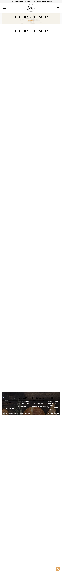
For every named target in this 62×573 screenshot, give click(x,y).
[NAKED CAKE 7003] (9, 262)
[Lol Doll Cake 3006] (38, 183)
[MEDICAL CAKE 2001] (9, 198)
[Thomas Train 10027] (9, 356)
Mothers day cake (9, 253)
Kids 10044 (23, 158)
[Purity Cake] (24, 301)
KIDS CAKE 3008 (23, 177)
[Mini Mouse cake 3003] (9, 235)
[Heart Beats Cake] (38, 118)
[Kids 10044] (24, 154)
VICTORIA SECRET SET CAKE (38, 378)
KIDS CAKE (52, 158)
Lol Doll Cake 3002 (9, 189)
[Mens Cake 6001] (9, 211)
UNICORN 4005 (24, 372)
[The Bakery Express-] (31, 8)
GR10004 (9, 88)
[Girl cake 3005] (24, 61)
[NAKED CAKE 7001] (38, 248)
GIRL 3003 (38, 48)
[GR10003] (53, 61)
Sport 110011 (9, 316)
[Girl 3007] (53, 40)
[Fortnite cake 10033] (9, 40)
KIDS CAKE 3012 (9, 177)
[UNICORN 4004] (9, 369)
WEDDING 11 (52, 372)
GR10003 (53, 69)
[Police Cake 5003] (53, 289)
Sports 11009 (23, 345)
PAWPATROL (52, 278)
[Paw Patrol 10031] (38, 275)
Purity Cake (24, 305)
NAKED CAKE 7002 (52, 254)
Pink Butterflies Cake (9, 294)
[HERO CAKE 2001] (53, 118)
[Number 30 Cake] (24, 275)
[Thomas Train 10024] (53, 343)
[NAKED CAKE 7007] (9, 275)
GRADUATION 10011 (9, 123)
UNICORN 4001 (24, 358)
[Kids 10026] (9, 154)
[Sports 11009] (24, 342)
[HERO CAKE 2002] (9, 132)
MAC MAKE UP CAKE (52, 189)
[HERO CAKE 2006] (9, 143)
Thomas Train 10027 (9, 361)
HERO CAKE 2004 (38, 136)
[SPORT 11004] (53, 313)
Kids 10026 (9, 158)
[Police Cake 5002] (38, 289)
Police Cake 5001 (23, 293)
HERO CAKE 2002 (9, 136)
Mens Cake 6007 (38, 227)
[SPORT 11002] (24, 318)
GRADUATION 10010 (52, 110)
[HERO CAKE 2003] (24, 132)
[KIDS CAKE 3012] (9, 173)
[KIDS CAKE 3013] (53, 173)
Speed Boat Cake (38, 307)
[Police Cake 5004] (9, 302)
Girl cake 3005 (23, 69)
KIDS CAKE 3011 (38, 177)
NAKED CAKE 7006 (52, 267)
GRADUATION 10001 (23, 89)
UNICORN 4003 (53, 358)
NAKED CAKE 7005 (38, 267)
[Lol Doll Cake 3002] (9, 184)
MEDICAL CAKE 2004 (53, 203)
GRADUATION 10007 (9, 110)
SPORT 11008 (52, 335)
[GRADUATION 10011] (9, 118)
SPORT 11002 (23, 326)
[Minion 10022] (24, 234)
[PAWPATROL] (53, 274)
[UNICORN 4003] (53, 355)
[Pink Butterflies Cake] (9, 289)
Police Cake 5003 (52, 293)
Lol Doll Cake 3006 (38, 187)
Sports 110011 (9, 345)
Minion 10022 (23, 237)
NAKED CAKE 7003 (9, 267)
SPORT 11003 (38, 316)
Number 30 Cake (23, 280)
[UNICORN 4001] (24, 355)
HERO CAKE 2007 (23, 148)
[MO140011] (38, 234)
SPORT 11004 (52, 316)
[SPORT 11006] (24, 332)
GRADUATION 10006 (52, 89)
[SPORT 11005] (9, 332)
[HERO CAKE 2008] (38, 143)
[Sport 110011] (9, 313)
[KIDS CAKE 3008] (24, 173)
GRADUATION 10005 (38, 89)
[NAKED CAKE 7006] (53, 262)
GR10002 (38, 69)
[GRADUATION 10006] (53, 80)
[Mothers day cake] (9, 248)
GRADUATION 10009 (38, 110)
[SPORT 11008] (53, 332)
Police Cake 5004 (9, 307)
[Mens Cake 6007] (38, 223)
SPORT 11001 (52, 305)
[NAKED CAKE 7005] (38, 262)
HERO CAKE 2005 (52, 136)
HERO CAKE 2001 (52, 123)
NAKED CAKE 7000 (23, 254)
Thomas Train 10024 (52, 348)
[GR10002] (38, 61)
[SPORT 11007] (38, 332)
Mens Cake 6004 (52, 216)
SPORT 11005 (9, 335)
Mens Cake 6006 (23, 227)
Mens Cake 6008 (52, 227)
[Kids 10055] (38, 154)
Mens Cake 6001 (9, 216)
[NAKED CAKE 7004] (24, 262)
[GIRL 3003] (38, 40)
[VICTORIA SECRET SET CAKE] (38, 371)
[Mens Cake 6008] (53, 223)
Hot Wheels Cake (52, 146)
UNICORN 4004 (9, 372)
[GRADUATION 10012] (24, 118)
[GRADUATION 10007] (9, 101)
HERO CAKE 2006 (9, 148)
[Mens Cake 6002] (24, 211)
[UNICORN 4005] (24, 369)
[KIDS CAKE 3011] (38, 173)
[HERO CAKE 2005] (53, 132)
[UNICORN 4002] (38, 355)
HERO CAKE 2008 (38, 148)
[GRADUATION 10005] (38, 80)
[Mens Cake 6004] (53, 211)
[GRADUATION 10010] (53, 101)
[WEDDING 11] (53, 369)
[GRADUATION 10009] (38, 101)
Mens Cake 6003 (38, 216)
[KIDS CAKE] (53, 154)
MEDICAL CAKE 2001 (9, 203)
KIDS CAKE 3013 (52, 177)
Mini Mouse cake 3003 (9, 240)
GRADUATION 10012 (23, 123)
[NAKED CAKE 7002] (53, 248)
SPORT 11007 (38, 335)
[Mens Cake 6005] (9, 223)
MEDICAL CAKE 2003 (24, 203)
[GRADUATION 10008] (24, 101)
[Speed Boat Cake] (38, 302)
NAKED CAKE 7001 (38, 254)
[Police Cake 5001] (24, 289)
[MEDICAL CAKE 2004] (53, 198)
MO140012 (52, 237)
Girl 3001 (24, 48)
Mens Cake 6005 (9, 227)
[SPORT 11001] (53, 301)
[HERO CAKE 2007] (24, 143)
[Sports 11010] (38, 342)
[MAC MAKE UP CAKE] (53, 184)
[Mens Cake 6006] (24, 223)
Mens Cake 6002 (23, 216)
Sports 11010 (38, 345)
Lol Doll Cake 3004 (23, 189)
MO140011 (38, 237)
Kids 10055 (38, 158)
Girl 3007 (53, 48)
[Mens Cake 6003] (38, 211)
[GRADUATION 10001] (24, 80)
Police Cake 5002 (38, 293)
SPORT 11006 (23, 335)
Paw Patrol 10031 (38, 280)
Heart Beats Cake (38, 123)
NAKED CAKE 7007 (9, 281)
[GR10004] (9, 80)
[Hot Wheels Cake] (53, 142)
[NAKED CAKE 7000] (24, 248)
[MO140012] (53, 234)
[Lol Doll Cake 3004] (24, 184)
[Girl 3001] (24, 40)
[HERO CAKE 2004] (38, 132)
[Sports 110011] (9, 342)
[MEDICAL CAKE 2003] (24, 198)
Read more (13, 37)
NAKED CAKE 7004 (23, 267)
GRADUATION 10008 (23, 110)
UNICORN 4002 (38, 358)
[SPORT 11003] (38, 313)
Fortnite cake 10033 (9, 49)
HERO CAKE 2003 (23, 136)
